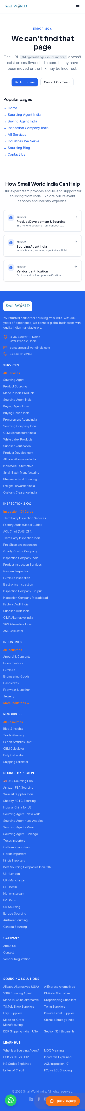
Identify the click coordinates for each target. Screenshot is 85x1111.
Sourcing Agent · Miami (18, 827)
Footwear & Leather (16, 689)
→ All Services (14, 134)
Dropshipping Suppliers (60, 1000)
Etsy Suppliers (12, 1013)
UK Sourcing (11, 907)
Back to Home (25, 82)
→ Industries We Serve (21, 141)
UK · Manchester (14, 880)
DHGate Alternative (57, 993)
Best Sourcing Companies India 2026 (28, 867)
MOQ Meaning (54, 1050)
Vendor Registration (16, 959)
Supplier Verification (17, 446)
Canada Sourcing (15, 926)
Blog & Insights (13, 728)
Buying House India (16, 413)
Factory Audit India (15, 604)
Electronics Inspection (18, 584)
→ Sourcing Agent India (22, 115)
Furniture (9, 670)
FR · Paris (9, 900)
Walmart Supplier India (18, 794)
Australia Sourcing (15, 920)
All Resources (13, 722)
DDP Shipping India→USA (20, 1031)
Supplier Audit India (16, 611)
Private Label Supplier (59, 1013)
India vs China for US (17, 807)
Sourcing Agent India (17, 399)
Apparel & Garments (16, 656)
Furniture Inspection (16, 578)
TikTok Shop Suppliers (18, 1006)
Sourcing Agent (13, 379)
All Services (11, 373)
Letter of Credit (13, 1070)
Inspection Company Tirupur (22, 591)
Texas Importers (14, 840)
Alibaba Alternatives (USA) (21, 986)
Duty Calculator (13, 755)
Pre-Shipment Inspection (20, 544)
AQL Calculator (13, 631)
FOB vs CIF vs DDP (16, 1057)
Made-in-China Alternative (21, 1000)
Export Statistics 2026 (18, 742)
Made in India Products (18, 393)
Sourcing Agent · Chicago (20, 834)
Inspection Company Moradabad (25, 597)
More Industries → (16, 703)
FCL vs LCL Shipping (58, 1070)
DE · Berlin (10, 887)
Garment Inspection (16, 571)
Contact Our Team (57, 82)
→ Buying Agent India (20, 121)
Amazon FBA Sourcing (18, 787)
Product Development (18, 452)
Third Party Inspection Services (24, 518)
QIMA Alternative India (18, 617)
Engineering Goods (16, 676)
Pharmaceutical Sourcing (20, 479)
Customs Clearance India (20, 492)
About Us (9, 946)
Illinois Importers (14, 860)
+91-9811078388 (21, 354)
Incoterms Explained (58, 1057)
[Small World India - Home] (16, 6)
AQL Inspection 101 (56, 1063)
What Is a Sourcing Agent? (21, 1050)
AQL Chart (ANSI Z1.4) (18, 531)
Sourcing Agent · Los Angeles (23, 820)
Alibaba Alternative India (19, 459)
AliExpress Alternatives (59, 986)
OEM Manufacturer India (19, 432)
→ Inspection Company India (25, 128)
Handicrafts (11, 683)
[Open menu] (77, 6)
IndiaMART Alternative (18, 466)
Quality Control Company (20, 551)
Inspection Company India (20, 558)
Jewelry (8, 696)
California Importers (16, 847)
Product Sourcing (15, 386)
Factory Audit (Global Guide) (22, 524)
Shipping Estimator (15, 762)
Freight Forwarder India (19, 486)
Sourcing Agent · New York (21, 814)
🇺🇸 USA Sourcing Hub (18, 781)
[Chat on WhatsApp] (11, 1100)
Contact (8, 952)
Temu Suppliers (54, 1006)
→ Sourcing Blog (16, 148)
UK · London (11, 873)
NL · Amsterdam (13, 893)
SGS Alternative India (17, 624)
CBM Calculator (13, 748)
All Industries (12, 650)
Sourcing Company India (20, 426)
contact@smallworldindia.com (30, 347)
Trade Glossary (13, 735)
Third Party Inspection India (21, 538)
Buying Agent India (16, 406)
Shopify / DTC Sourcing (19, 800)
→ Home (10, 108)
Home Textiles (13, 663)
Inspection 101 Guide (18, 511)
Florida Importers (14, 854)
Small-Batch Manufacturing (21, 472)
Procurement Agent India (20, 419)
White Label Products (17, 439)
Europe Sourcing (14, 913)
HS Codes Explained (17, 1063)
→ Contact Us (14, 154)
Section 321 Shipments (59, 1031)
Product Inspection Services (22, 564)
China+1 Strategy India (59, 1019)
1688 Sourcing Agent (17, 993)
